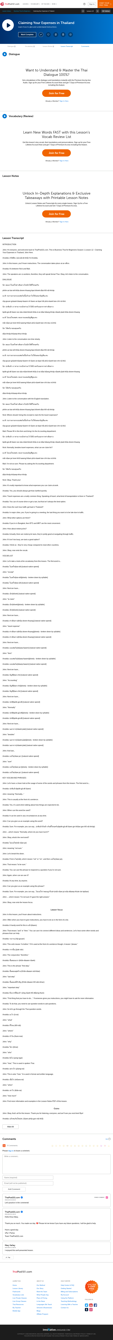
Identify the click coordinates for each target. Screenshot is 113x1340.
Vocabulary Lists (18, 1295)
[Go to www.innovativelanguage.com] (56, 1329)
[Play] (4, 116)
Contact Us (65, 1308)
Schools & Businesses (44, 1308)
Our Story (40, 1288)
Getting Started (66, 1288)
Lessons (25, 4)
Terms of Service (79, 1336)
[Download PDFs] (63, 34)
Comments (85, 46)
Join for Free (56, 93)
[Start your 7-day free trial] (91, 1287)
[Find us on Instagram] (91, 1309)
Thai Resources (18, 1304)
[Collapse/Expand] (56, 1139)
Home (15, 1285)
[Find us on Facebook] (95, 1305)
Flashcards (16, 1291)
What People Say (43, 1295)
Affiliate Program (42, 1314)
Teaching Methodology (69, 1301)
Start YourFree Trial (104, 4)
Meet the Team (42, 1291)
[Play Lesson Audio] (8, 25)
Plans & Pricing (42, 1298)
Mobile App (16, 1311)
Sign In (92, 4)
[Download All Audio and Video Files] (70, 34)
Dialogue (11, 46)
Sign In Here (64, 101)
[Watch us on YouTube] (91, 1305)
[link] (83, 11)
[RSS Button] (4, 1145)
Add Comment (14, 1189)
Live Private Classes (20, 1298)
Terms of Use (91, 1334)
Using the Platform (67, 1298)
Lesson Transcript (67, 46)
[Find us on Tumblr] (86, 1309)
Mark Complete (27, 34)
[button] (84, 4)
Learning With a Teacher (69, 1304)
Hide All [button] (10, 1127)
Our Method (41, 1285)
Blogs (38, 1311)
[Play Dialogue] (4, 54)
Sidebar (107, 11)
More (53, 4)
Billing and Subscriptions (69, 1291)
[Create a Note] (55, 34)
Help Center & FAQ (67, 1285)
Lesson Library (6, 11)
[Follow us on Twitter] (86, 1305)
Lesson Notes (47, 46)
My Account (65, 1295)
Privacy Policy (81, 1334)
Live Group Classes (19, 1301)
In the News (41, 1301)
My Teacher (45, 4)
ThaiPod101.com (70, 1334)
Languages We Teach (44, 1304)
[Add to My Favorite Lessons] (48, 34)
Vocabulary (35, 4)
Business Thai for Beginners (22, 11)
